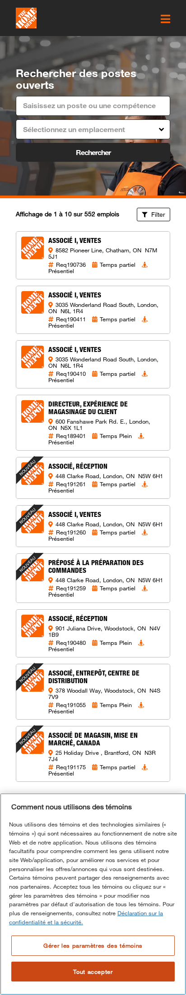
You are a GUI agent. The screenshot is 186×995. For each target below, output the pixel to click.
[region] (93, 894)
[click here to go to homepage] (26, 18)
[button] (93, 129)
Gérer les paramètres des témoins (93, 945)
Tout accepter (93, 971)
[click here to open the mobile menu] (165, 19)
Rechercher (93, 152)
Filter (157, 214)
